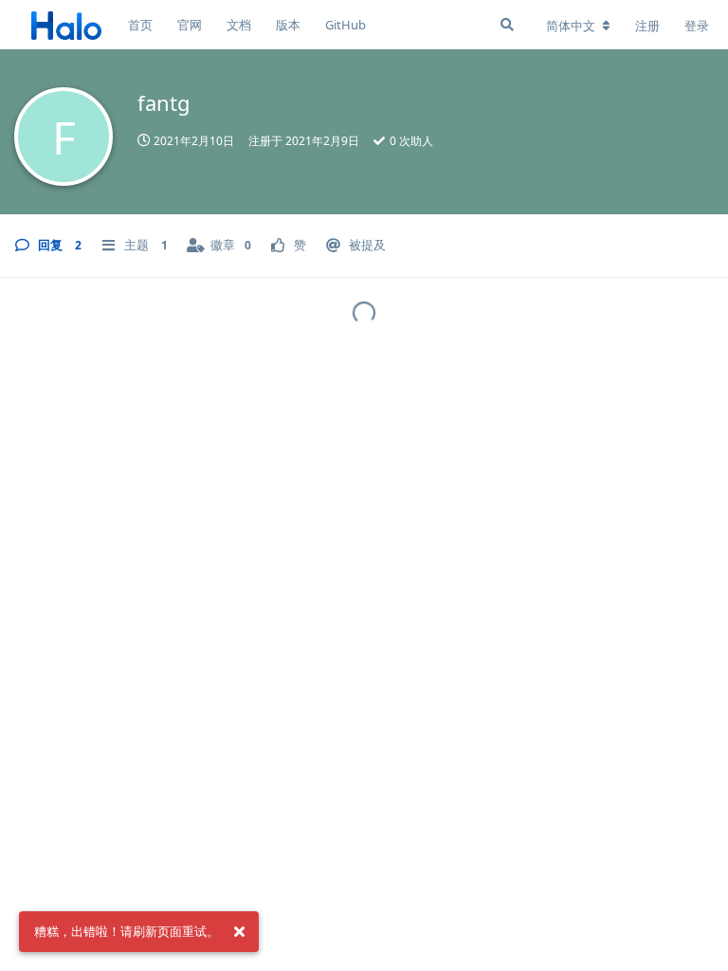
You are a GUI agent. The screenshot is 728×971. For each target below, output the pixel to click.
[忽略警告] (239, 932)
